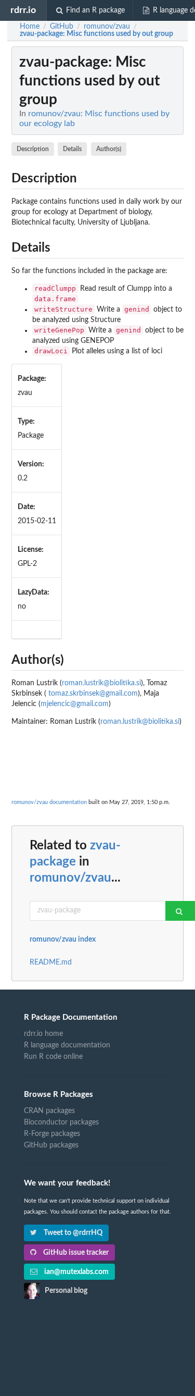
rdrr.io (23, 10)
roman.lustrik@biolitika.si (101, 683)
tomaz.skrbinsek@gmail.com (93, 693)
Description (33, 149)
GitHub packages (51, 1145)
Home (30, 26)
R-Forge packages (52, 1134)
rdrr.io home (43, 1033)
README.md (51, 962)
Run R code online (53, 1056)
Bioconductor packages (61, 1122)
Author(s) (108, 149)
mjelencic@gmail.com (75, 704)
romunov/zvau (70, 878)
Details (72, 149)
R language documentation (67, 1045)
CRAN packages (49, 1111)
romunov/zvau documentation (49, 802)
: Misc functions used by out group (96, 34)
